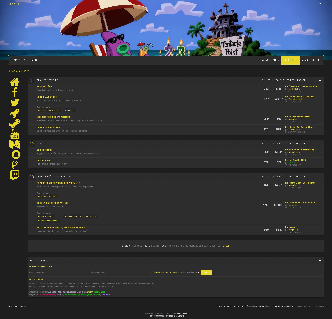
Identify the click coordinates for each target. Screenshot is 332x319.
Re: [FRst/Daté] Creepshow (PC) (301, 86)
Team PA (105, 294)
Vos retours (44, 150)
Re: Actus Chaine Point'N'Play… (300, 149)
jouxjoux (292, 230)
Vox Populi (93, 216)
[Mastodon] (14, 144)
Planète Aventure (47, 80)
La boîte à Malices (74, 216)
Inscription (46, 266)
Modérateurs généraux (75, 294)
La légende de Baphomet (50, 110)
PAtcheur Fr (94, 294)
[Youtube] (14, 134)
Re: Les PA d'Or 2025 (295, 160)
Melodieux (293, 89)
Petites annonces (47, 216)
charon (90, 292)
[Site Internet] (15, 82)
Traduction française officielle (161, 316)
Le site (41, 143)
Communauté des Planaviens (54, 176)
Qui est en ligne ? (37, 279)
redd (291, 162)
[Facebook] (15, 92)
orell (226, 245)
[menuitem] (34, 60)
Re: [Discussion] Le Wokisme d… (301, 203)
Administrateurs (47, 294)
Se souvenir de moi (188, 272)
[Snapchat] (16, 154)
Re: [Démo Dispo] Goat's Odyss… (301, 183)
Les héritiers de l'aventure (54, 117)
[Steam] (14, 123)
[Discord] (15, 113)
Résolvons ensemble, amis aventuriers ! (62, 227)
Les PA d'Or (43, 160)
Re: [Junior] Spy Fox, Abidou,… (299, 127)
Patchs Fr (70, 110)
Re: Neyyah (290, 227)
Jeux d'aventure (47, 97)
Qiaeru (181, 316)
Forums (14, 3)
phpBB (160, 313)
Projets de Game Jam (49, 196)
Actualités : (44, 86)
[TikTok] (15, 165)
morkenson (99, 292)
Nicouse (292, 205)
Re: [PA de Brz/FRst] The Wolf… (300, 97)
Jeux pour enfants (48, 127)
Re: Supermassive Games (297, 117)
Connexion (34, 266)
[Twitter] (15, 102)
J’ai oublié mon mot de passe (164, 272)
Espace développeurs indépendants (58, 183)
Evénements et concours (50, 221)
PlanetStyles (181, 313)
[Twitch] (14, 175)
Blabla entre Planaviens (52, 203)
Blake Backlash (295, 99)
